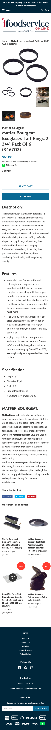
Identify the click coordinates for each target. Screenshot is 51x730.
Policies (25, 646)
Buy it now (26, 196)
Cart (47, 10)
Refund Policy (25, 654)
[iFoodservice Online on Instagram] (31, 668)
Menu (7, 10)
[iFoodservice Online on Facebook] (19, 668)
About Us (25, 638)
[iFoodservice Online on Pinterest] (25, 668)
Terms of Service (26, 650)
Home (4, 41)
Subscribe (41, 708)
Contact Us (25, 642)
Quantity (6, 170)
